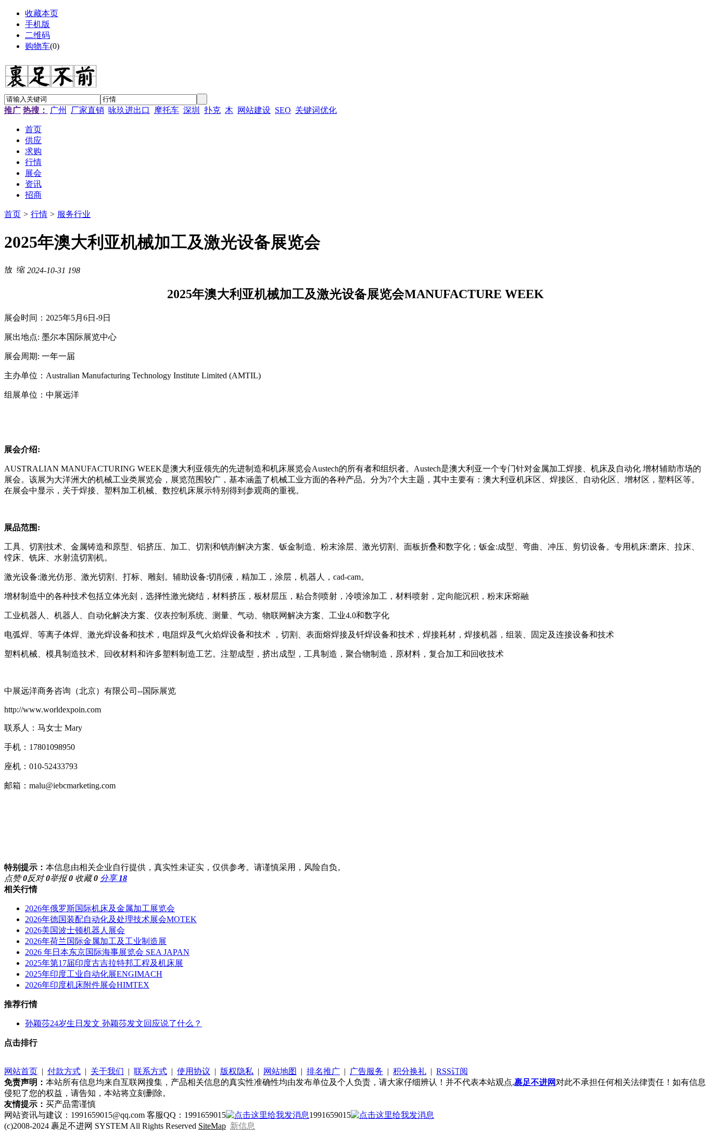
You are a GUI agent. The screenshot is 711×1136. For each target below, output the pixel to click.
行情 (39, 214)
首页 (12, 214)
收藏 (86, 878)
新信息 (242, 1125)
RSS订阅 (452, 1071)
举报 (61, 878)
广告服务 (366, 1071)
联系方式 (150, 1071)
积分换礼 (409, 1071)
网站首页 (20, 1071)
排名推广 (323, 1071)
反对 (38, 878)
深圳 (191, 110)
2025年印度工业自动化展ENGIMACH (93, 973)
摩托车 (166, 110)
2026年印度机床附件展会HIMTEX (87, 984)
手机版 (37, 24)
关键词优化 (316, 110)
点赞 (15, 878)
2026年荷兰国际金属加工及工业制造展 (96, 941)
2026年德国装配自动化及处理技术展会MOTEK (111, 919)
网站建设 (254, 110)
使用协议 (193, 1071)
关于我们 (107, 1071)
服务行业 (74, 214)
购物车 (37, 46)
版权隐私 (236, 1071)
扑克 (212, 110)
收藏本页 (41, 13)
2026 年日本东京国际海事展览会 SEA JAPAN (107, 952)
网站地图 (280, 1071)
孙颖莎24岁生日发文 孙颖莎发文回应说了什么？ (113, 1023)
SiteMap (212, 1125)
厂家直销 (87, 110)
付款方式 (64, 1071)
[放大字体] (8, 269)
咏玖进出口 (129, 110)
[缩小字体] (21, 269)
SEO (283, 110)
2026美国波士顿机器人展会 (75, 930)
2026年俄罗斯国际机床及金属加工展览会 (100, 908)
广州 (58, 110)
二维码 (37, 35)
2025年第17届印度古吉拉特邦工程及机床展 (104, 963)
